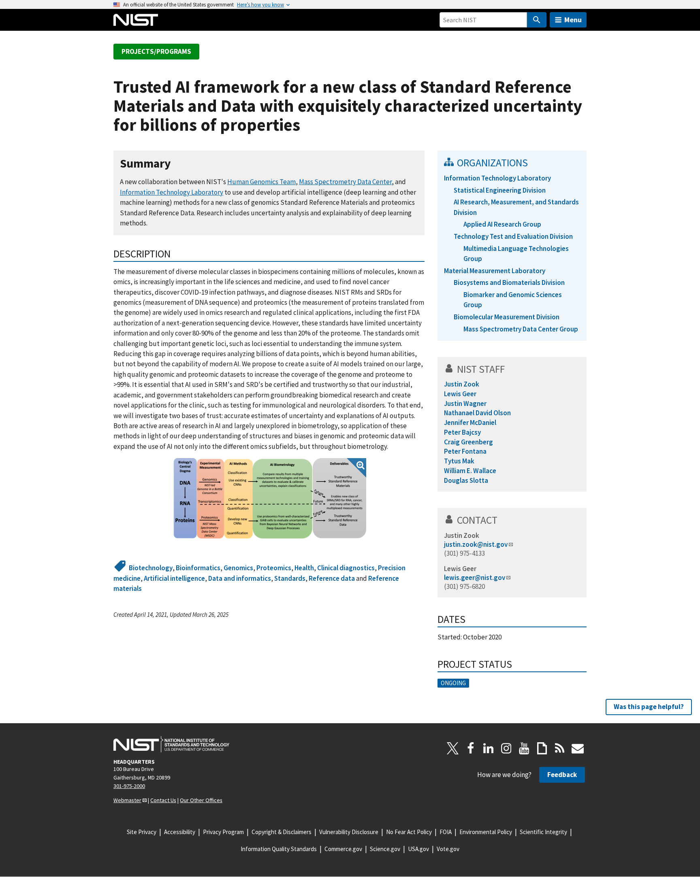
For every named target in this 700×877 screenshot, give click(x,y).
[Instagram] (506, 748)
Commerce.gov (343, 849)
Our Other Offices (201, 800)
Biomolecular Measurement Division (506, 316)
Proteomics (273, 567)
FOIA (446, 832)
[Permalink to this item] (177, 163)
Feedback (562, 774)
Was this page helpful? (649, 706)
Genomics (238, 567)
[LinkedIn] (488, 748)
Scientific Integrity (543, 832)
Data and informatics (239, 578)
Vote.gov (448, 849)
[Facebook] (471, 748)
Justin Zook (461, 535)
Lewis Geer (460, 568)
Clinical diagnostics (346, 567)
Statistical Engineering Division (500, 190)
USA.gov (418, 849)
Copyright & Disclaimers (282, 832)
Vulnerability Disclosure (348, 832)
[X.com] (453, 748)
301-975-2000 (129, 786)
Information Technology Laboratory (171, 192)
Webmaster (127, 800)
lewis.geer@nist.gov (474, 577)
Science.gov (385, 849)
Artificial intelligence (174, 578)
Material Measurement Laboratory (494, 270)
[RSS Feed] (560, 748)
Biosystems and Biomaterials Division (509, 282)
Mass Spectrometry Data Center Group (520, 329)
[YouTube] (524, 748)
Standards (289, 578)
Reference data (332, 578)
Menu (573, 19)
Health (304, 567)
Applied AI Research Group (502, 224)
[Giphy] (542, 748)
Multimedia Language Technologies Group (516, 253)
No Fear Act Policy (409, 832)
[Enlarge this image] (269, 498)
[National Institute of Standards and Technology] (171, 744)
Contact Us (163, 800)
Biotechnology (151, 567)
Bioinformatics (198, 567)
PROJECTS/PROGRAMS (156, 51)
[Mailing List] (578, 748)
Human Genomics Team (261, 181)
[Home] (135, 20)
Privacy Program (223, 832)
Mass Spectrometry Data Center (345, 181)
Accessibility (179, 832)
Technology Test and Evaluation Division (513, 236)
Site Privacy (141, 832)
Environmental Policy (485, 832)
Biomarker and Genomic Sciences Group (512, 299)
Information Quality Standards (279, 849)
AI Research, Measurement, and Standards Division (516, 207)
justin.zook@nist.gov (476, 544)
